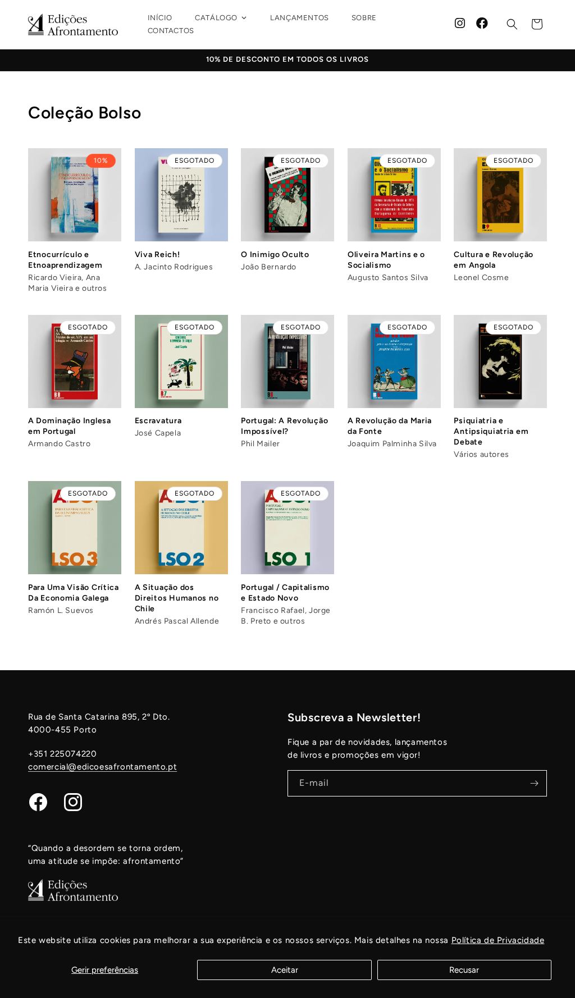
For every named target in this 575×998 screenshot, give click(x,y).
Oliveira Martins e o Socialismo (386, 260)
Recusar (464, 970)
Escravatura (158, 420)
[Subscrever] (534, 783)
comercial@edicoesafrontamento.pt (102, 767)
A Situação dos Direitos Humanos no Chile (177, 598)
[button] (512, 24)
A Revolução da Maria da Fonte (390, 426)
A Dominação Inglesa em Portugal (69, 426)
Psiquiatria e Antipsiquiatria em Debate (491, 431)
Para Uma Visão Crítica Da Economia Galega (73, 593)
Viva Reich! (157, 254)
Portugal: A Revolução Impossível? (284, 426)
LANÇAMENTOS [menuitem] (299, 17)
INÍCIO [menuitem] (160, 17)
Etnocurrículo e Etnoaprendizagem (65, 260)
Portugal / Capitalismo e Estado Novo (285, 593)
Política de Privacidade (498, 940)
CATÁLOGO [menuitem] (216, 17)
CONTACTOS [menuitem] (171, 30)
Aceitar (284, 970)
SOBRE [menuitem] (364, 17)
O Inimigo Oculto (275, 254)
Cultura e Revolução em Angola (493, 260)
